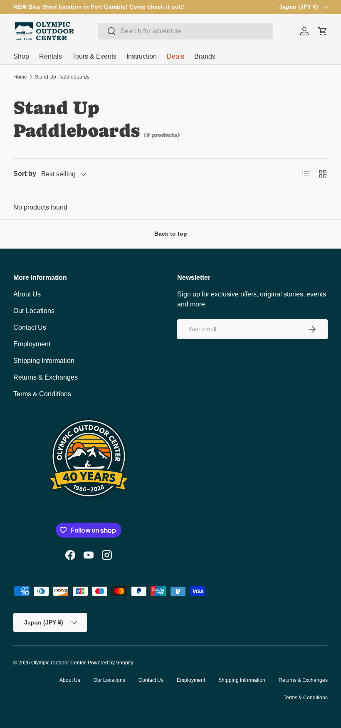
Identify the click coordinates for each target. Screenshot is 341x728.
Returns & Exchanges (45, 377)
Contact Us (29, 327)
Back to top (170, 233)
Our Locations (33, 310)
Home (20, 77)
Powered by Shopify (110, 663)
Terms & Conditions (42, 393)
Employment (31, 344)
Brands (204, 56)
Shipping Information (43, 360)
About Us (27, 294)
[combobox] (185, 31)
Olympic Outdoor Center (58, 663)
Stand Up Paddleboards (62, 77)
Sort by (24, 173)
